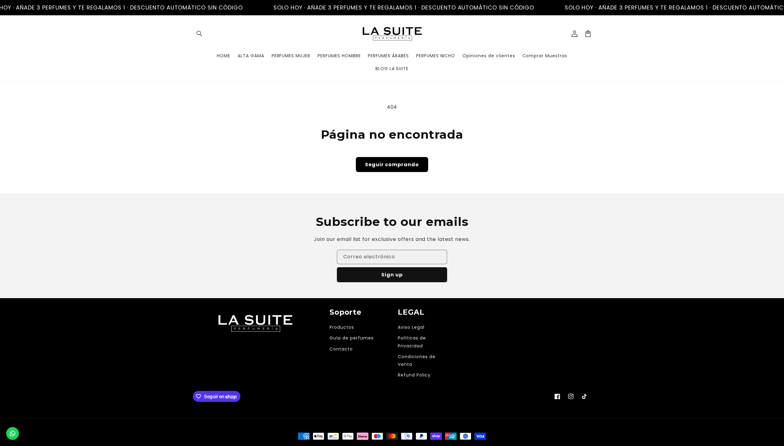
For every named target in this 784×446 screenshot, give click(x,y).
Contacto (341, 349)
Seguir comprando (392, 164)
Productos (342, 327)
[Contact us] (12, 433)
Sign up (392, 274)
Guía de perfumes (351, 338)
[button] (199, 33)
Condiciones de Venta (416, 360)
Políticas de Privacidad (412, 342)
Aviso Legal (411, 327)
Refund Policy (414, 375)
